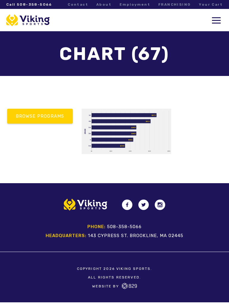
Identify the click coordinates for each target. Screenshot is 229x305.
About (104, 4)
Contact (78, 4)
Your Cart (211, 4)
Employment (135, 4)
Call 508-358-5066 (29, 4)
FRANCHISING (174, 4)
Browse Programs (40, 116)
